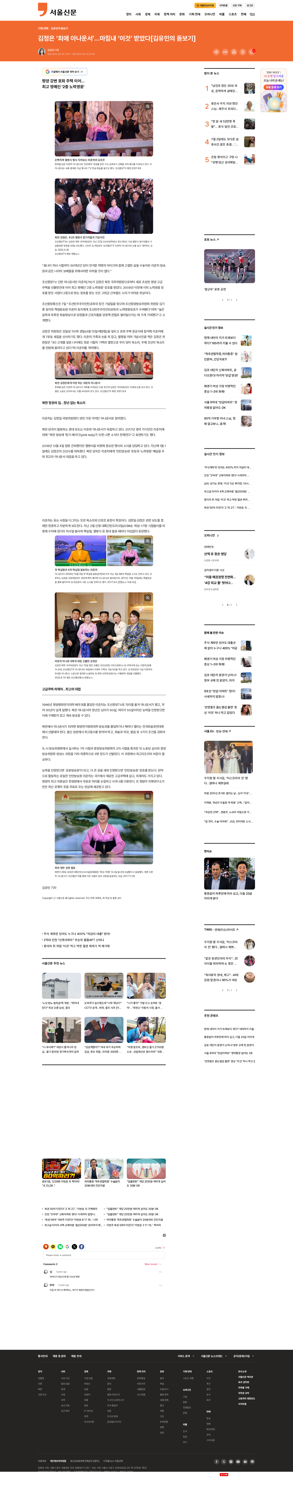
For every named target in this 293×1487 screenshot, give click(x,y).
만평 (185, 1412)
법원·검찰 (65, 1383)
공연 (162, 1432)
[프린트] (234, 52)
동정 (185, 1436)
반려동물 (164, 1421)
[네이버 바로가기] (245, 1461)
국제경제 (111, 1378)
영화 (162, 1427)
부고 (185, 1442)
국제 (157, 14)
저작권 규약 (243, 1393)
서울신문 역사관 (245, 1376)
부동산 (87, 1383)
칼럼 (185, 1402)
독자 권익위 (243, 1382)
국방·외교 (42, 1394)
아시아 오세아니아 (115, 1400)
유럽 (109, 1410)
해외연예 (210, 1429)
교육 (63, 1394)
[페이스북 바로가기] (216, 1461)
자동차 (87, 1394)
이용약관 (42, 1461)
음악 (162, 1378)
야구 (209, 1378)
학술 (162, 1383)
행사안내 (42, 1356)
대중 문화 (164, 1400)
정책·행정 (141, 1378)
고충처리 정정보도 (246, 1398)
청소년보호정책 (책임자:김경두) (84, 1461)
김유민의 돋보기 (59, 28)
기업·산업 (88, 1378)
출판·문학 (164, 1394)
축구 (209, 1383)
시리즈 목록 (188, 1378)
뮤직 (209, 1434)
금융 (86, 1389)
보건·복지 (65, 1410)
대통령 (41, 1378)
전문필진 (187, 1407)
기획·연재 (194, 14)
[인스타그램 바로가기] (231, 1461)
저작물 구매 (243, 1387)
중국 (109, 1383)
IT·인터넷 (88, 1410)
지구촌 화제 (112, 1416)
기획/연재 (43, 28)
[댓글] (251, 52)
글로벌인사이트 (114, 1421)
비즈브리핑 (89, 1421)
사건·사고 (65, 1378)
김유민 (50, 50)
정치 (129, 14)
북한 (40, 1389)
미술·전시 (164, 1389)
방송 (209, 1418)
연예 (243, 14)
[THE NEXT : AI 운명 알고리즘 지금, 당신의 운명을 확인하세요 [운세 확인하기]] (273, 90)
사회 (138, 14)
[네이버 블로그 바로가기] (252, 1461)
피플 (222, 14)
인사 (185, 1431)
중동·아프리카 (113, 1394)
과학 (63, 1400)
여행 (162, 1410)
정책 (86, 1416)
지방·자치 (141, 1383)
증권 (86, 1405)
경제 (147, 14)
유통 (86, 1400)
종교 (162, 1405)
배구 (209, 1400)
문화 (182, 14)
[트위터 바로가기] (224, 1461)
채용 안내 (76, 1356)
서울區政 (141, 1389)
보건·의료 (65, 1405)
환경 (63, 1389)
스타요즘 (210, 1440)
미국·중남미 (112, 1405)
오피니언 (209, 14)
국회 (40, 1383)
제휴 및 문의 (59, 1356)
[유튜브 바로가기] (238, 1461)
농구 (209, 1394)
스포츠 (233, 14)
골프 (209, 1389)
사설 (185, 1396)
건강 (162, 1416)
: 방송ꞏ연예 (216, 731)
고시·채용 (141, 1394)
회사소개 (242, 1371)
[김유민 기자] (41, 52)
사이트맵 (242, 1403)
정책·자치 (169, 14)
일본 (109, 1389)
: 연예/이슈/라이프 (219, 929)
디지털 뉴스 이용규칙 (113, 1461)
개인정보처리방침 (58, 1461)
